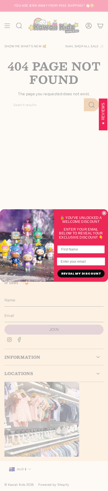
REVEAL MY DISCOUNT (81, 274)
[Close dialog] (104, 213)
